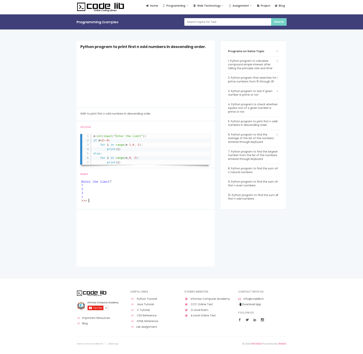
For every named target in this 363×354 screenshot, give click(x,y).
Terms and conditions (90, 343)
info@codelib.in (253, 299)
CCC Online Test (201, 304)
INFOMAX (256, 343)
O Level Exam (199, 310)
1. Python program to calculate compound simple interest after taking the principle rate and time (250, 64)
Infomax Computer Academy (210, 299)
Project (265, 6)
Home (153, 6)
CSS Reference (146, 315)
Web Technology (208, 6)
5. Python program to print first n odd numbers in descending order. (252, 123)
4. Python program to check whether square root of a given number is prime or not (252, 108)
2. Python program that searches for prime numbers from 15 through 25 (252, 79)
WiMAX (282, 343)
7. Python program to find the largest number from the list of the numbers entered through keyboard (252, 155)
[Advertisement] (145, 80)
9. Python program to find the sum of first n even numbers (253, 183)
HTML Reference (147, 321)
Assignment (240, 6)
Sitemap (113, 343)
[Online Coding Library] (101, 7)
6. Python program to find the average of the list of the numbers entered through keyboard (251, 138)
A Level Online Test (203, 315)
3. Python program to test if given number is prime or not (250, 93)
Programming (175, 6)
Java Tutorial (145, 304)
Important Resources (96, 318)
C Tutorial (143, 310)
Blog (281, 6)
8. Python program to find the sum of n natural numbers (253, 170)
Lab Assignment (146, 327)
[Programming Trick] (92, 293)
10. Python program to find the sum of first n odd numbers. (253, 197)
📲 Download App (249, 304)
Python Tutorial (146, 299)
